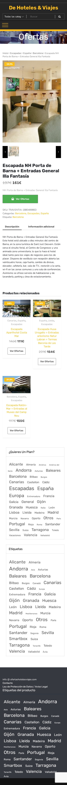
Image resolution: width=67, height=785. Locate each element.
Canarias (11, 320)
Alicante (16, 464)
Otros (48, 518)
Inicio (5, 53)
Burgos (44, 477)
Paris (59, 518)
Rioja (31, 524)
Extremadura (33, 496)
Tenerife (37, 646)
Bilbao (34, 476)
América (42, 465)
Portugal (17, 524)
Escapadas (15, 53)
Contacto (8, 683)
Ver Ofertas (22, 199)
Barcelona (38, 53)
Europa (16, 495)
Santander (52, 524)
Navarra (25, 518)
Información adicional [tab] (41, 226)
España (27, 53)
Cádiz (46, 482)
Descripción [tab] (12, 226)
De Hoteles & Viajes (33, 8)
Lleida (51, 320)
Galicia (13, 502)
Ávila (45, 652)
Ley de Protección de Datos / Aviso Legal (25, 686)
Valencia (30, 535)
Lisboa (14, 512)
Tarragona (40, 530)
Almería (31, 464)
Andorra (24, 470)
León (52, 507)
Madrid (53, 512)
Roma (39, 524)
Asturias (39, 471)
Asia (33, 570)
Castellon (33, 482)
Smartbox (18, 638)
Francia (48, 496)
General (27, 502)
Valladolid (45, 535)
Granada (16, 507)
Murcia (13, 518)
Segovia (34, 633)
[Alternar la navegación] (5, 25)
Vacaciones (15, 535)
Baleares (53, 470)
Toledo (55, 530)
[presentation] (5, 152)
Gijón (41, 502)
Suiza (26, 530)
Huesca (32, 507)
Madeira (39, 512)
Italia (43, 508)
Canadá (37, 583)
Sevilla (14, 530)
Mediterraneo (31, 614)
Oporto (36, 518)
